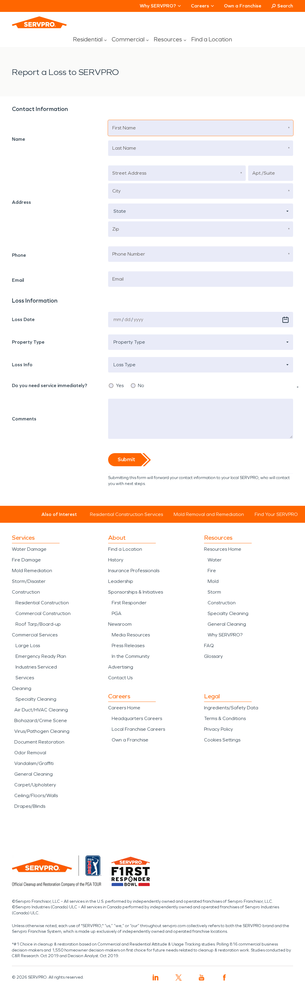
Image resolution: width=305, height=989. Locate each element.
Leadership (120, 581)
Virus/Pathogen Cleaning (41, 731)
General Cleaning (33, 774)
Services (24, 677)
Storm (214, 592)
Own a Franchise (242, 6)
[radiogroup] (200, 386)
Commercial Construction (43, 613)
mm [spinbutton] (117, 319)
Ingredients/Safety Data (231, 708)
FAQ (209, 645)
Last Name (123, 141)
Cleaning (21, 688)
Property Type (126, 335)
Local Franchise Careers (138, 729)
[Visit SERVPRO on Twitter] (178, 977)
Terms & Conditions (225, 718)
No (141, 385)
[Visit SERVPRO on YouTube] (201, 977)
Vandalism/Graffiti (34, 763)
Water (215, 560)
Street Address (127, 166)
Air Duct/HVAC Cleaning (41, 710)
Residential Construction (42, 602)
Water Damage (29, 549)
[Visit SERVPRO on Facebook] (224, 977)
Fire (212, 570)
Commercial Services (34, 635)
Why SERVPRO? (225, 635)
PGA (117, 613)
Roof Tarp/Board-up (38, 624)
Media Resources (131, 635)
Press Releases (128, 645)
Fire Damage (26, 560)
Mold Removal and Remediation (209, 514)
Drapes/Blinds (29, 806)
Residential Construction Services (126, 514)
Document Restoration (39, 742)
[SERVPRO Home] (39, 22)
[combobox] (200, 211)
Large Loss (27, 645)
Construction (26, 592)
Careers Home (124, 708)
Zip (116, 222)
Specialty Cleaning (35, 699)
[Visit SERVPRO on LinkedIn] (155, 977)
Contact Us (120, 677)
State (118, 204)
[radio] (111, 385)
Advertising (120, 667)
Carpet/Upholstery (35, 785)
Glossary (213, 656)
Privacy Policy (218, 729)
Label (22, 312)
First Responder (129, 602)
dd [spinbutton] (127, 319)
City (116, 184)
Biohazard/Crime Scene (40, 720)
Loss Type (122, 357)
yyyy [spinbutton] (138, 319)
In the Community (131, 656)
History (115, 560)
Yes (120, 385)
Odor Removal (30, 752)
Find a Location (211, 39)
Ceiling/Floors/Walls (36, 795)
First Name (123, 120)
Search (285, 6)
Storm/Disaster (29, 581)
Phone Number (127, 247)
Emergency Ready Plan (40, 656)
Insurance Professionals (133, 570)
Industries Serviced (36, 667)
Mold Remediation (32, 570)
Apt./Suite (263, 166)
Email (118, 272)
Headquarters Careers (137, 718)
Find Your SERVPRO (276, 514)
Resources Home (222, 549)
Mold (213, 581)
